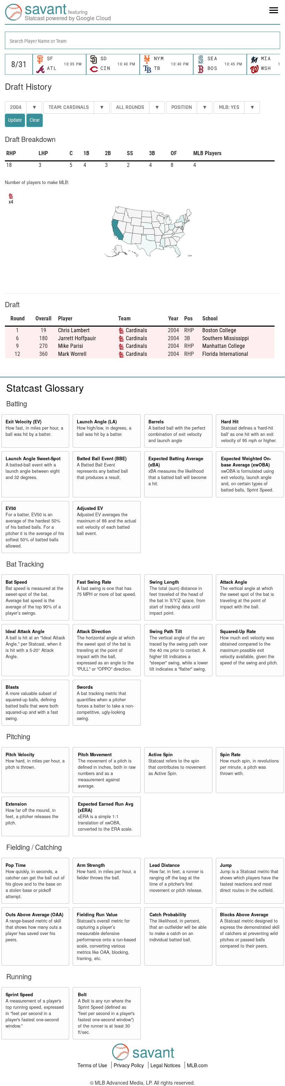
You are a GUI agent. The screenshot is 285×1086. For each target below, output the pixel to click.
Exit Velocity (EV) (23, 421)
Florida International (225, 354)
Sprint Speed (19, 994)
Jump (226, 865)
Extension (16, 804)
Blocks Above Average (244, 914)
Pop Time (16, 865)
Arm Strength (91, 865)
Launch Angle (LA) (97, 421)
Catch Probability (167, 914)
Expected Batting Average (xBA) (175, 461)
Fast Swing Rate (94, 582)
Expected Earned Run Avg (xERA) (105, 807)
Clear (35, 120)
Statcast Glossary (45, 387)
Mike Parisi (70, 346)
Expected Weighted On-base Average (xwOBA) (246, 461)
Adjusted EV (90, 508)
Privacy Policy (129, 1065)
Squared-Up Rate (238, 631)
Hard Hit (229, 421)
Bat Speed (16, 582)
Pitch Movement (95, 754)
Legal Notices (166, 1065)
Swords (85, 687)
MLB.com (197, 1065)
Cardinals (136, 330)
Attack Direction (94, 631)
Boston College (219, 330)
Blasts (12, 687)
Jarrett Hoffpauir (77, 338)
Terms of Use (93, 1065)
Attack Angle (233, 582)
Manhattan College (223, 346)
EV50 (11, 508)
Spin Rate (230, 754)
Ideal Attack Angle (25, 631)
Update (15, 120)
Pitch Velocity (20, 754)
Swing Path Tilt (165, 631)
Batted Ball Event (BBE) (102, 458)
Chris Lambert (74, 330)
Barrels (156, 421)
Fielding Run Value (97, 914)
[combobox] (142, 40)
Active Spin (160, 754)
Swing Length (164, 582)
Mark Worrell (72, 354)
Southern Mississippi (225, 338)
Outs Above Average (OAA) (34, 914)
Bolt (82, 994)
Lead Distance (164, 865)
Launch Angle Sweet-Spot (33, 458)
